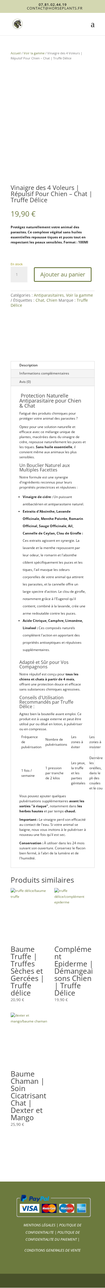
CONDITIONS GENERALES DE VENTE (52, 1250)
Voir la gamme (34, 53)
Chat (40, 300)
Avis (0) (25, 381)
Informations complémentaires (44, 373)
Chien (51, 300)
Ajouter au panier (62, 274)
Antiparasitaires (49, 295)
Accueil (16, 53)
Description (28, 365)
